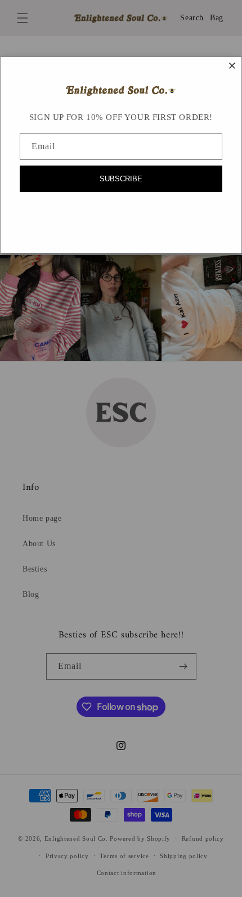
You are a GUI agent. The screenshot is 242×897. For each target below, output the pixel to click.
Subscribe (121, 179)
